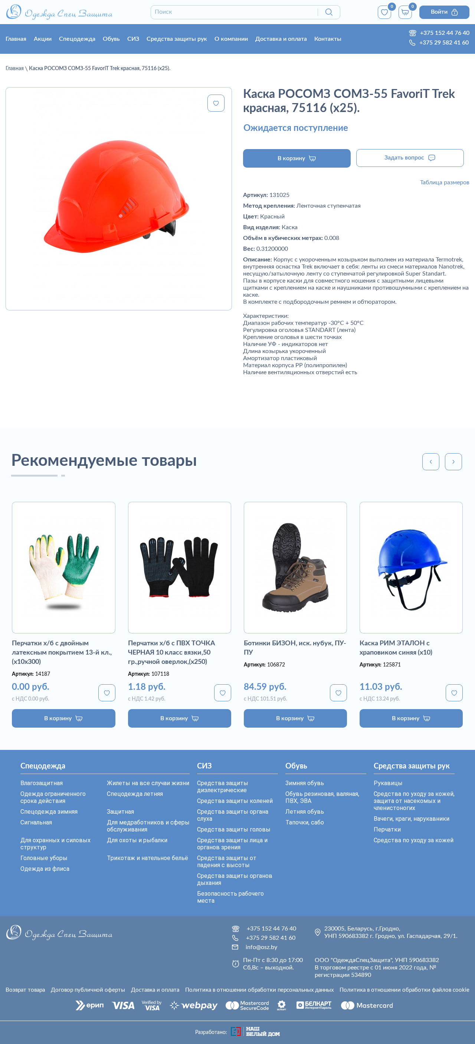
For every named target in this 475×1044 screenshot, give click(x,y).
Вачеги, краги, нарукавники (411, 818)
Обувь (111, 39)
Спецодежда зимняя (49, 811)
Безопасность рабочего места (230, 897)
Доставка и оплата (281, 39)
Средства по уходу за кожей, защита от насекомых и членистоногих (414, 800)
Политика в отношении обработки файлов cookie (404, 990)
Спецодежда (77, 39)
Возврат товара (25, 990)
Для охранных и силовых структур (55, 844)
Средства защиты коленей (235, 800)
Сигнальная (36, 822)
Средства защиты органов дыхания (234, 879)
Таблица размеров (444, 182)
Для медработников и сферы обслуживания (148, 826)
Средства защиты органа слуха (232, 815)
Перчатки (387, 829)
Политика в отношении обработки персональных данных (259, 990)
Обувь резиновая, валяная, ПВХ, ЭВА (322, 797)
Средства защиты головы (234, 829)
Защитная (120, 811)
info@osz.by (261, 947)
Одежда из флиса (44, 868)
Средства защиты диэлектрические (222, 787)
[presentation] (430, 461)
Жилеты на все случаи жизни (148, 783)
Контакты (327, 39)
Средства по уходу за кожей (413, 840)
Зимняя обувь (304, 783)
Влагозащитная (41, 783)
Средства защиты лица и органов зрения (232, 844)
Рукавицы (388, 783)
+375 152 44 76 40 (444, 33)
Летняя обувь (304, 811)
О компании (231, 39)
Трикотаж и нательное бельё (147, 858)
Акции (43, 39)
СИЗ (133, 39)
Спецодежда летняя (135, 793)
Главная (16, 39)
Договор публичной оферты (88, 990)
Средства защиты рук (177, 39)
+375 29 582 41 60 (444, 43)
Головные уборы (44, 858)
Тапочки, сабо (304, 822)
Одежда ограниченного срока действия (53, 797)
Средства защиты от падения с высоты (226, 861)
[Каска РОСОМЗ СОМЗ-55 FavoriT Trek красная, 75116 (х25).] (119, 198)
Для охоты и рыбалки (137, 840)
